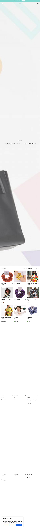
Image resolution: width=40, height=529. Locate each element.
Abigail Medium (17, 283)
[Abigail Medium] (20, 276)
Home (2, 268)
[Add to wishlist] (12, 283)
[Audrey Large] (20, 436)
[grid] (36, 268)
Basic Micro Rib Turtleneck (31, 474)
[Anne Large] (20, 310)
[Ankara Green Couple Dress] (7, 310)
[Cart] (38, 3)
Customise (6, 524)
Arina (28, 395)
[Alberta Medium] (20, 292)
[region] (12, 522)
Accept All (19, 524)
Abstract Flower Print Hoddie (32, 283)
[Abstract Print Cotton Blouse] (7, 292)
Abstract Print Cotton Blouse (6, 299)
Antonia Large (29, 317)
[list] (38, 268)
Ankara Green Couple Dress (6, 317)
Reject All (12, 524)
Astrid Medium (3, 474)
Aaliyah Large (3, 283)
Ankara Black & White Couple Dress (32, 300)
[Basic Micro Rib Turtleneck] (33, 436)
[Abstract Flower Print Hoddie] (33, 276)
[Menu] (2, 3)
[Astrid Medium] (7, 436)
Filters (25, 268)
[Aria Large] (7, 358)
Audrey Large (16, 474)
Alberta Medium (17, 299)
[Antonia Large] (33, 310)
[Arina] (33, 358)
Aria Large (3, 395)
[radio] (2, 302)
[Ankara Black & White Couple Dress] (33, 292)
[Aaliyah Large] (7, 276)
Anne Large (16, 317)
